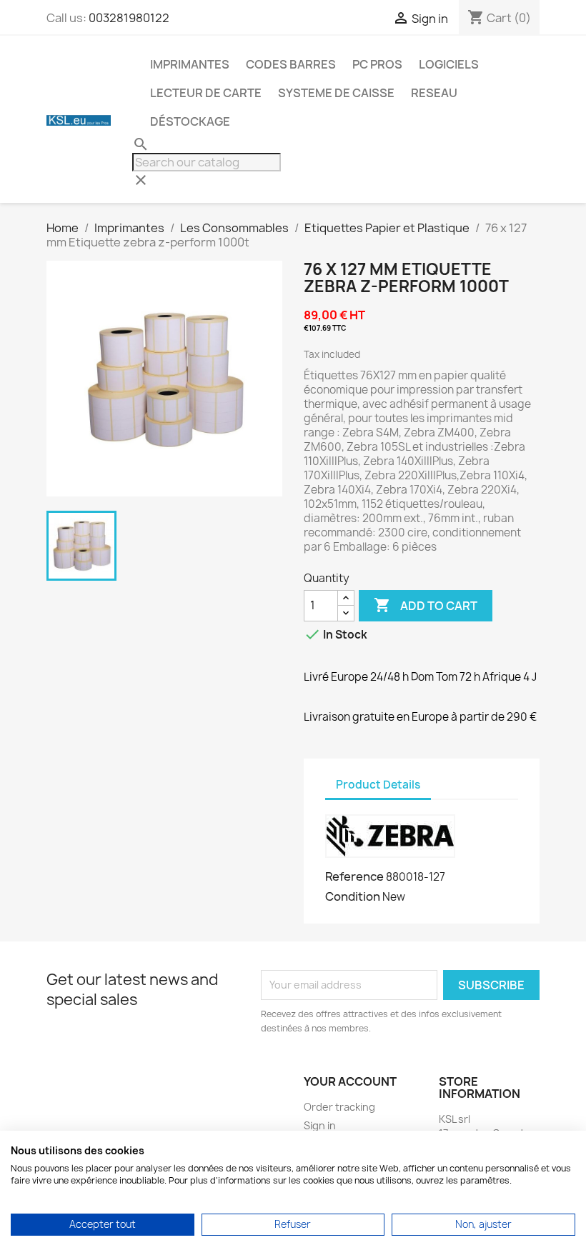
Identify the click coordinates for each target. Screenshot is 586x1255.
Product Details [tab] (378, 784)
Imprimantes (189, 64)
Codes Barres (291, 64)
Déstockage (190, 121)
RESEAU (434, 93)
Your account (350, 1081)
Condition (352, 896)
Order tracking (339, 1107)
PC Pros (377, 64)
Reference (354, 876)
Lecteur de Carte (206, 93)
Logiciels (449, 64)
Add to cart (425, 605)
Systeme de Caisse (336, 93)
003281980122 (129, 18)
